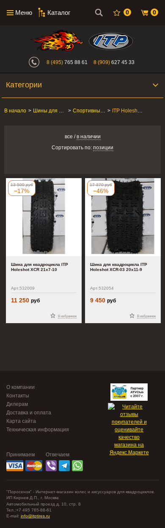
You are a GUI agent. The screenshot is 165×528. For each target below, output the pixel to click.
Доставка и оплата (28, 413)
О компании (20, 387)
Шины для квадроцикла (61, 111)
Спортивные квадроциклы (104, 111)
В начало (15, 111)
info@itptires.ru (35, 516)
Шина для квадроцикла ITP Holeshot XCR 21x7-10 (39, 267)
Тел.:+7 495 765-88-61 (29, 510)
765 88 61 (67, 62)
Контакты (17, 396)
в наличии (89, 137)
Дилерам (17, 404)
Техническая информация (37, 430)
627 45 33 (114, 62)
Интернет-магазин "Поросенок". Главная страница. (56, 40)
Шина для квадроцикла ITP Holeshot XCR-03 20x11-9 (118, 267)
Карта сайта (21, 421)
